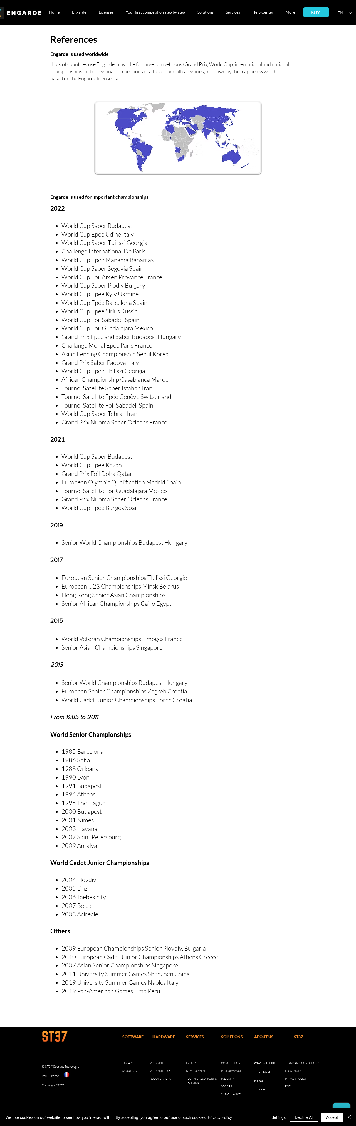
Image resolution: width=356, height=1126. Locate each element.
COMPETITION (231, 1063)
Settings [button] (278, 1117)
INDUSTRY (228, 1078)
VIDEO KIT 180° (160, 1071)
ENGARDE (128, 1063)
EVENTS (191, 1063)
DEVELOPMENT (196, 1071)
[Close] (349, 1117)
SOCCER (226, 1086)
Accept (332, 1117)
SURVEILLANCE (231, 1094)
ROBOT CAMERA (160, 1078)
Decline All (304, 1117)
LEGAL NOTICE (294, 1071)
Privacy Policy (220, 1117)
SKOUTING (129, 1071)
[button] (81, 12)
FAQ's (288, 1086)
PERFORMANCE (231, 1071)
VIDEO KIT (157, 1063)
